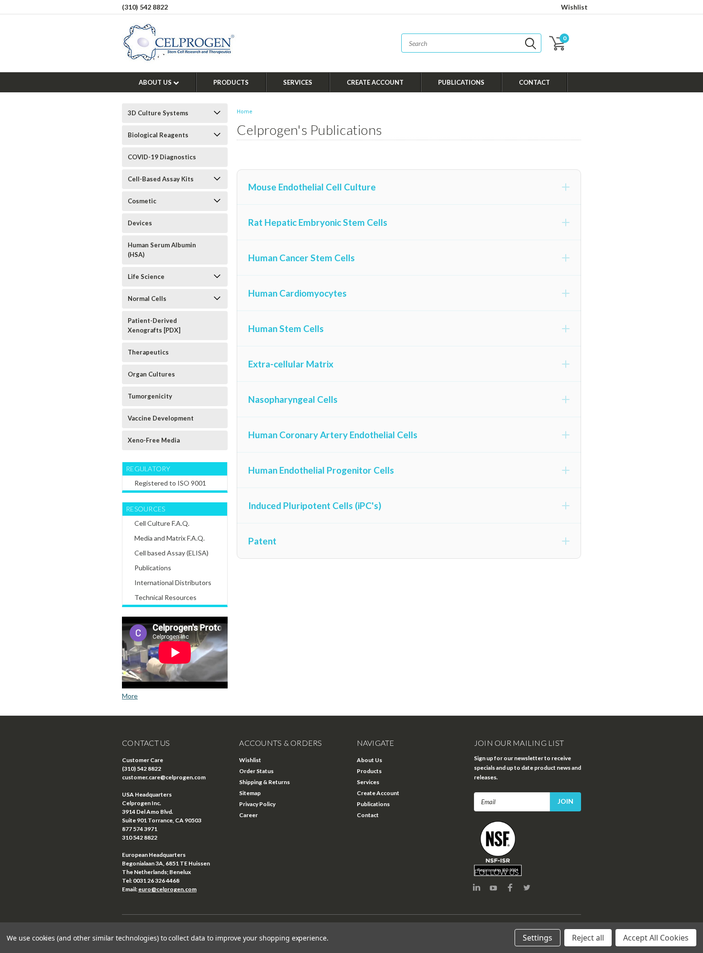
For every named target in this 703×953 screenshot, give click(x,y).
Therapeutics (148, 352)
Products (231, 82)
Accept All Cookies (656, 937)
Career (248, 815)
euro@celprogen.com (167, 889)
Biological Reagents (158, 135)
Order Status (256, 771)
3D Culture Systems (158, 113)
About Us (156, 82)
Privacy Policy (257, 804)
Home (245, 112)
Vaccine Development (161, 418)
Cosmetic (142, 201)
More (130, 696)
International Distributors (172, 582)
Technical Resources (165, 597)
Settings (537, 937)
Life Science (146, 276)
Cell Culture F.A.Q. (161, 523)
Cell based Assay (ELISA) (171, 553)
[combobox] (471, 43)
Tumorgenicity (150, 396)
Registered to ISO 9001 (170, 483)
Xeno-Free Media (154, 440)
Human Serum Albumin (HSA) (162, 249)
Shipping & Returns (264, 782)
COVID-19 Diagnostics (162, 157)
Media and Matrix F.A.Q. (169, 538)
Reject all (588, 937)
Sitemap (250, 793)
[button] (409, 187)
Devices (140, 223)
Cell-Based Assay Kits (161, 179)
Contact (534, 82)
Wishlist (574, 7)
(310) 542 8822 (145, 7)
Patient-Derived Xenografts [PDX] (154, 325)
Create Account (375, 82)
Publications (461, 82)
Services (297, 82)
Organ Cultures (151, 374)
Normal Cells (147, 298)
